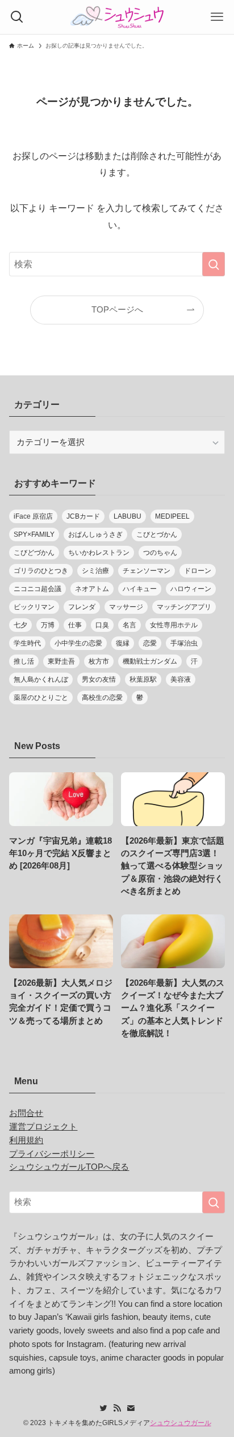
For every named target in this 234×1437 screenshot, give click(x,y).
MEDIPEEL (172, 516)
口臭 (102, 625)
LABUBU (127, 516)
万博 (48, 625)
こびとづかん (156, 534)
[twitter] (103, 1408)
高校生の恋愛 (102, 698)
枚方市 (99, 661)
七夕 (20, 625)
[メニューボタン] (217, 17)
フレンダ (81, 607)
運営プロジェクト (43, 1126)
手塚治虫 (184, 643)
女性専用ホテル (174, 625)
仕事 (75, 625)
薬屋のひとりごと (41, 698)
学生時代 (27, 643)
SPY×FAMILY (34, 534)
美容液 (180, 679)
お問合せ (26, 1113)
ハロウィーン (190, 589)
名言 (129, 625)
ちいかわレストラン (98, 553)
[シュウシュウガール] (117, 17)
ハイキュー (140, 589)
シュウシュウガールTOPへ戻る (69, 1166)
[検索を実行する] (213, 264)
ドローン (197, 571)
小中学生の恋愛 (78, 643)
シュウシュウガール (180, 1423)
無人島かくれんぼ (41, 679)
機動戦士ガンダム (150, 661)
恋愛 (150, 643)
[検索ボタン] (17, 17)
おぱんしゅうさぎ (95, 534)
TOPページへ (117, 309)
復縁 (122, 643)
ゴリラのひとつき (41, 571)
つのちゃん (160, 553)
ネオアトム (92, 589)
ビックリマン (34, 607)
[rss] (117, 1408)
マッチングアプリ (184, 607)
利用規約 (26, 1140)
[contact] (131, 1408)
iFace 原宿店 (33, 516)
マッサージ (126, 607)
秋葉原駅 (143, 679)
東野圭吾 (61, 661)
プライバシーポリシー (51, 1153)
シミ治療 (95, 571)
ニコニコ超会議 (37, 589)
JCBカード (83, 516)
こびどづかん (34, 553)
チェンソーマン (146, 571)
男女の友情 (99, 679)
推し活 (24, 661)
